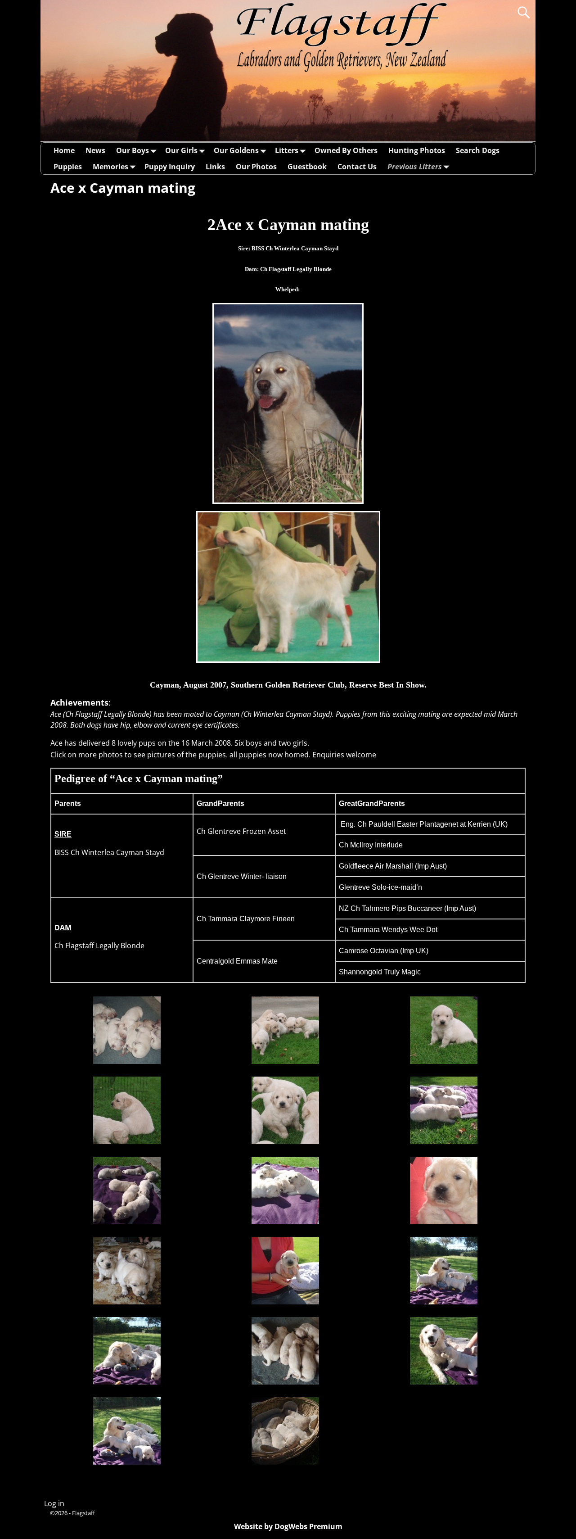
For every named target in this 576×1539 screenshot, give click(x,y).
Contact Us (357, 167)
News (95, 150)
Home (64, 150)
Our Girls (181, 150)
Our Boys (132, 150)
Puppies (68, 167)
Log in (54, 1503)
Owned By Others (346, 150)
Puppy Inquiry (169, 167)
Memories (110, 167)
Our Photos (256, 167)
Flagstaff (83, 1513)
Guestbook (307, 167)
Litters (286, 150)
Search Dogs (478, 150)
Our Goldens (236, 150)
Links (215, 167)
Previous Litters (414, 167)
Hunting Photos (416, 150)
